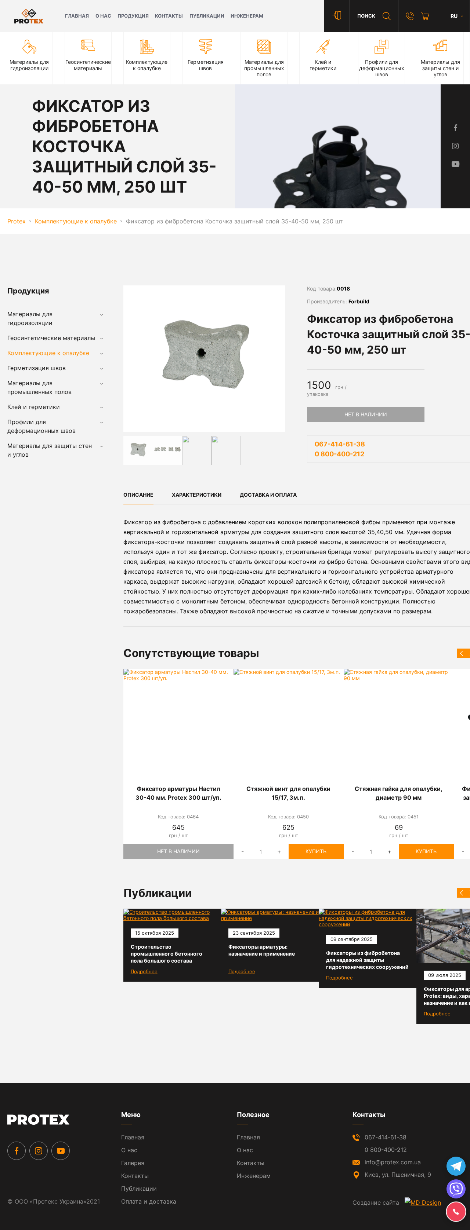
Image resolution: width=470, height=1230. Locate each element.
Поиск (366, 16)
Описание (138, 495)
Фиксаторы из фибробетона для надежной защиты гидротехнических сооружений (367, 960)
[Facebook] (16, 1151)
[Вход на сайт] (336, 16)
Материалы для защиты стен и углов (49, 450)
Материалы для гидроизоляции (30, 318)
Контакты (169, 16)
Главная (77, 16)
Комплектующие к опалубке (48, 353)
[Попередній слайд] (461, 653)
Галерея (132, 1163)
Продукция (133, 16)
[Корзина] (425, 16)
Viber (456, 1188)
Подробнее (144, 971)
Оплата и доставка (148, 1201)
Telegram (456, 1166)
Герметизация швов (36, 368)
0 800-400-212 (339, 454)
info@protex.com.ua (393, 1162)
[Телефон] (410, 16)
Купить (316, 851)
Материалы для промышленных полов (39, 387)
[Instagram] (38, 1151)
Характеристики (196, 495)
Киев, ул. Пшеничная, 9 (398, 1174)
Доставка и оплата (268, 495)
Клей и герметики (33, 406)
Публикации (206, 16)
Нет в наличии (365, 414)
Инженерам (247, 16)
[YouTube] (60, 1151)
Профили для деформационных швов (41, 426)
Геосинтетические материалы (51, 338)
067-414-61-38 (340, 444)
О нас (103, 16)
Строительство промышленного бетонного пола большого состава (166, 954)
